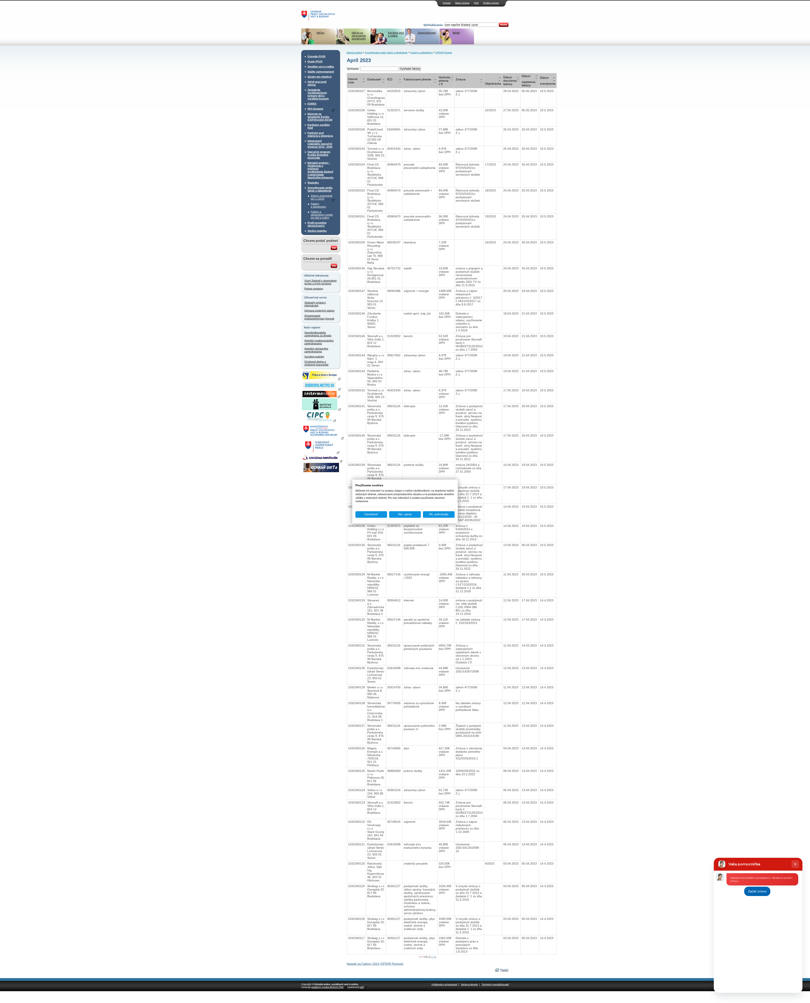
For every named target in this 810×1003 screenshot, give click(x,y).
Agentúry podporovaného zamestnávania (319, 342)
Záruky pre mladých (320, 76)
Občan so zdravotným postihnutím (359, 35)
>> (435, 957)
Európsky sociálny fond (319, 126)
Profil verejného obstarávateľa (317, 224)
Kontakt (447, 3)
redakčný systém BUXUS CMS (327, 987)
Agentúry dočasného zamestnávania (316, 350)
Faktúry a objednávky (318, 205)
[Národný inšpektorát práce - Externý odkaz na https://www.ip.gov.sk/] (321, 452)
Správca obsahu (469, 984)
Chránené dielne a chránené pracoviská (316, 363)
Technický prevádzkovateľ (495, 984)
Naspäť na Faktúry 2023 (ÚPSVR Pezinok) (375, 963)
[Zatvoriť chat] (795, 864)
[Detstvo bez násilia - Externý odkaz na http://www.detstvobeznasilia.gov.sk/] (321, 409)
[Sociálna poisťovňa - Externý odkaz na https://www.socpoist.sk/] (321, 460)
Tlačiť (504, 970)
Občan (320, 32)
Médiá (456, 32)
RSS (476, 3)
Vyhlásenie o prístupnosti (444, 984)
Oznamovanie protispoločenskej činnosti (319, 317)
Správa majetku (317, 230)
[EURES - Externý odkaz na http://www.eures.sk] (321, 378)
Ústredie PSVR (316, 56)
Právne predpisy (313, 288)
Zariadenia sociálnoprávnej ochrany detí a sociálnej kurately (318, 94)
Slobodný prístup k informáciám (315, 304)
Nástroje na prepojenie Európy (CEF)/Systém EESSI (320, 116)
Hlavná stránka (354, 52)
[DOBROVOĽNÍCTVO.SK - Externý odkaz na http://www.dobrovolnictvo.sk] (321, 389)
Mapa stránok (462, 3)
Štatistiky (313, 182)
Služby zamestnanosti (321, 71)
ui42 (362, 987)
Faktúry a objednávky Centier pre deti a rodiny (322, 214)
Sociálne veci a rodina (396, 34)
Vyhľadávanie (433, 25)
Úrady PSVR (315, 61)
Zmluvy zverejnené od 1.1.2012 (321, 197)
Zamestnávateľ (427, 32)
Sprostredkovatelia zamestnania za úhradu (317, 334)
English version (491, 3)
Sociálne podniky (314, 356)
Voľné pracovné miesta (317, 83)
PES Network (315, 108)
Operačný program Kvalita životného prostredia (319, 154)
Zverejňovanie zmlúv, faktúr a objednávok (320, 189)
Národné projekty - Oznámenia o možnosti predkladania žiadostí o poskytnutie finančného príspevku (320, 170)
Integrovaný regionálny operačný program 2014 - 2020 (320, 144)
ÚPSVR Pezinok (443, 52)
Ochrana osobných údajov (319, 310)
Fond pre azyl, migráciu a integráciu (320, 134)
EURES (312, 103)
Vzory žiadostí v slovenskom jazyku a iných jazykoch (320, 282)
